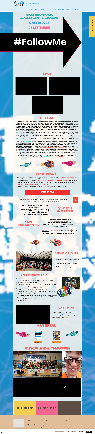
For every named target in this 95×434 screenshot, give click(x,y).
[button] (46, 9)
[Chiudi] (93, 431)
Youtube (42, 425)
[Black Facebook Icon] (92, 26)
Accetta (88, 431)
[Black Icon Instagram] (92, 20)
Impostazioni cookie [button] (72, 431)
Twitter (42, 427)
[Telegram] (92, 23)
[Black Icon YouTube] (92, 31)
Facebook (43, 424)
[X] (92, 28)
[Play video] (64, 387)
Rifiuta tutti (81, 431)
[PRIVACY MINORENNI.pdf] (75, 200)
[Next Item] (79, 364)
